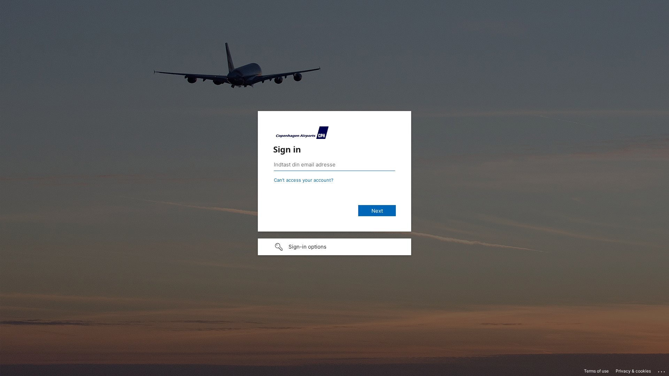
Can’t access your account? (303, 180)
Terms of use (596, 371)
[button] (334, 246)
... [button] (662, 370)
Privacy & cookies (633, 371)
